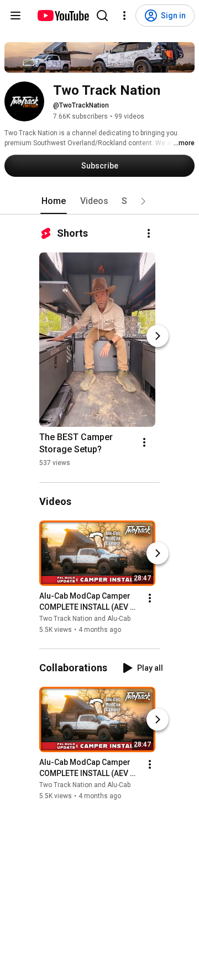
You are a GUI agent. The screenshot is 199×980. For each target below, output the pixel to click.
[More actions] (149, 233)
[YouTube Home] (63, 15)
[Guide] (15, 15)
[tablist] (99, 201)
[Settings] (124, 15)
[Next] (157, 336)
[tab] (53, 201)
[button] (143, 201)
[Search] (102, 15)
